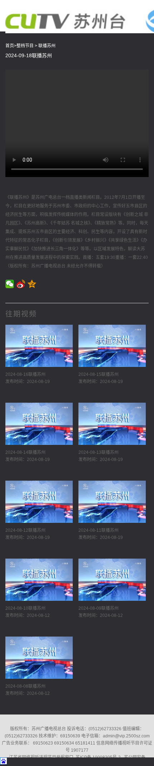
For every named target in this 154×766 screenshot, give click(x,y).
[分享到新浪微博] (20, 284)
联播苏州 (47, 45)
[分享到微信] (9, 284)
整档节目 (25, 45)
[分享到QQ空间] (32, 284)
